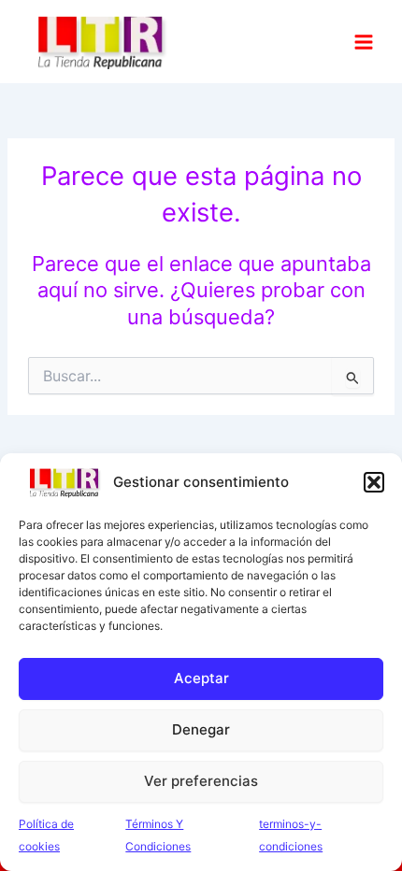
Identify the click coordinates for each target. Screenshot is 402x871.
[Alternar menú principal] (363, 41)
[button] (374, 482)
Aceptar (201, 678)
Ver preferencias (201, 781)
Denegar (201, 729)
